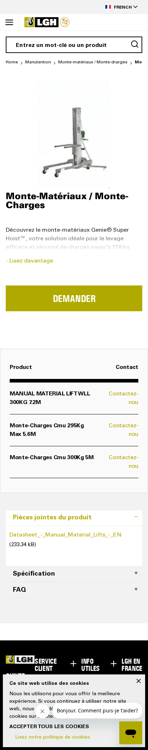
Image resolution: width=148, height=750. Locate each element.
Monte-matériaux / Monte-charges (93, 62)
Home (12, 62)
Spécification (34, 574)
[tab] (74, 518)
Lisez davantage (31, 261)
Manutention (38, 62)
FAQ (19, 590)
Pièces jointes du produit (52, 518)
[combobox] (74, 45)
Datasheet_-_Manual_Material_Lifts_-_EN (65, 535)
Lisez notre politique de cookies (52, 737)
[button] (117, 7)
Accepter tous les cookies (49, 727)
